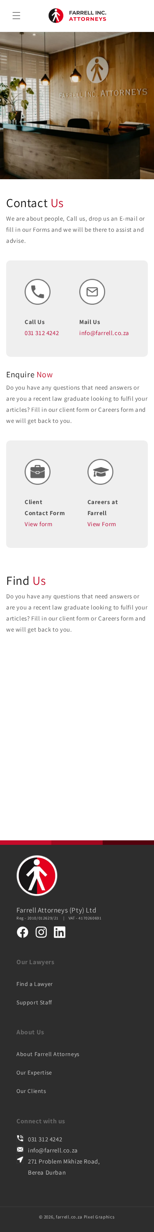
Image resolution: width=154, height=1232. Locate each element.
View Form (101, 524)
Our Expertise (34, 1072)
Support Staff (34, 1002)
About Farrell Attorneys (48, 1054)
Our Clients (31, 1091)
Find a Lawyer (34, 984)
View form (38, 524)
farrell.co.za (69, 1217)
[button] (16, 16)
